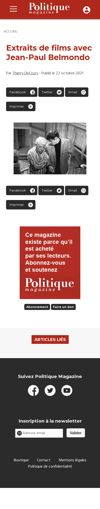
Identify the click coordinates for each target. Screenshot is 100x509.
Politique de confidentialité (50, 466)
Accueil (10, 31)
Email (72, 92)
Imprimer (16, 106)
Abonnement (37, 307)
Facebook (17, 92)
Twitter (47, 92)
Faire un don (63, 307)
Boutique (21, 460)
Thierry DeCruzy (25, 73)
